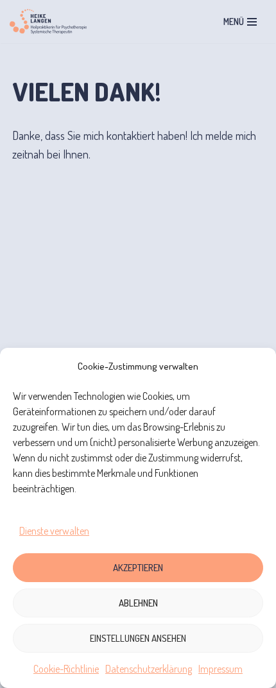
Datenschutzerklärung (148, 668)
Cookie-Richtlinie (66, 668)
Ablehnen (138, 603)
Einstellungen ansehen (138, 638)
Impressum (220, 668)
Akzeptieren (138, 568)
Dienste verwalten (54, 530)
